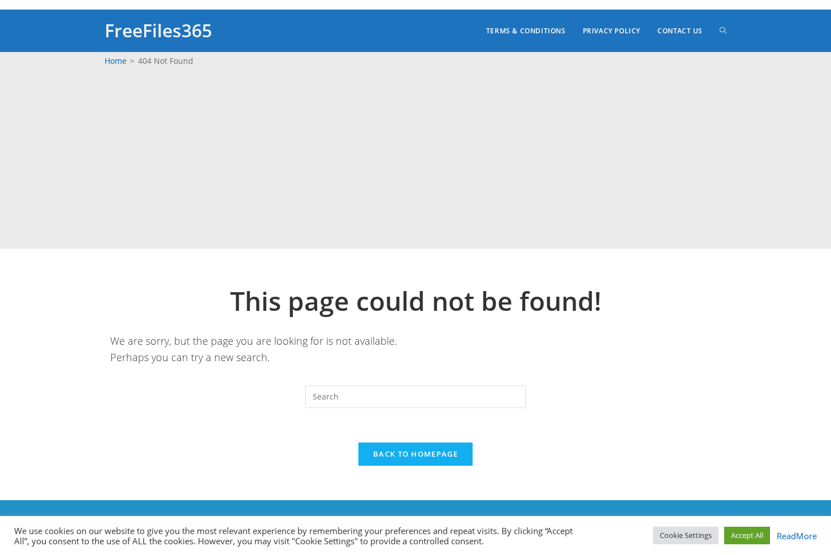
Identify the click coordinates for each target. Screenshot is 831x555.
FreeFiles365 (158, 30)
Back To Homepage (415, 454)
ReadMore (794, 536)
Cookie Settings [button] (686, 535)
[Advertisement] (415, 158)
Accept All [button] (747, 535)
